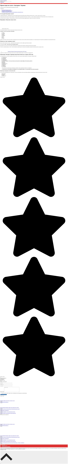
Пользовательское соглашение (6, 446)
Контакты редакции (4, 445)
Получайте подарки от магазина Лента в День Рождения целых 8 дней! (10, 437)
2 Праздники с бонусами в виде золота (7, 10)
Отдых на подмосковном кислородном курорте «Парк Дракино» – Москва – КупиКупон (12, 442)
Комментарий (2, 391)
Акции (3, 3)
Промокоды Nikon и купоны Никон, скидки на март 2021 (8, 413)
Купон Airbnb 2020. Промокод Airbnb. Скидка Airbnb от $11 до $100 (9, 407)
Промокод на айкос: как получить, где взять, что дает (7, 400)
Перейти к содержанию (3, 0)
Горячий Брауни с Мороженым (4, 410)
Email (1, 384)
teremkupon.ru (2, 2)
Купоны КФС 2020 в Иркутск (4, 425)
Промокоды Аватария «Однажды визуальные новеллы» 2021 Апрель (17, 51)
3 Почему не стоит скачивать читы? (6, 11)
